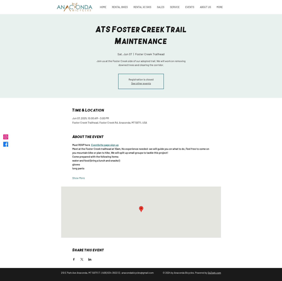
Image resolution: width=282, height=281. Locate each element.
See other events (141, 83)
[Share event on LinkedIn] (89, 259)
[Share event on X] (81, 259)
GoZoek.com (214, 272)
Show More (78, 177)
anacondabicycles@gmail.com (138, 272)
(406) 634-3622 (110, 272)
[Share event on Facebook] (73, 259)
